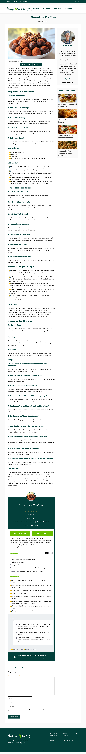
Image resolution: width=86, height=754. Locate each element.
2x (49, 553)
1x (46, 553)
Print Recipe (37, 64)
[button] (27, 10)
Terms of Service (68, 738)
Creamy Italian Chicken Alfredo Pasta (65, 153)
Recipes (36, 8)
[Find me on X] (69, 79)
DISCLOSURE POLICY (68, 740)
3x (51, 553)
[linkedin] (75, 1)
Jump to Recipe (26, 64)
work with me (24, 1)
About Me (67, 46)
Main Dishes (58, 8)
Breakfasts (47, 8)
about (9, 1)
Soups (52, 740)
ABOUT (65, 733)
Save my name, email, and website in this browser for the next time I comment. (30, 711)
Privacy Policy (67, 737)
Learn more (67, 82)
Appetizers (54, 735)
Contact (66, 735)
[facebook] (78, 1)
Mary (47, 21)
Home (29, 8)
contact (15, 1)
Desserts (68, 8)
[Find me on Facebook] (66, 79)
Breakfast (53, 738)
